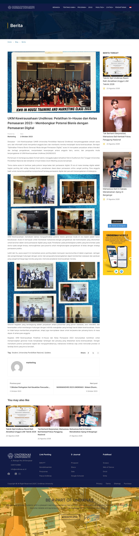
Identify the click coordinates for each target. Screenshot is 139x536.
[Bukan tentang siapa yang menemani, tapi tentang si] (106, 211)
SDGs (90, 7)
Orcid (105, 471)
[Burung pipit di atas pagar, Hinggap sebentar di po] (128, 216)
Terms (108, 483)
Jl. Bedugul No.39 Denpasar (21, 461)
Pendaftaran (120, 7)
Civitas (109, 7)
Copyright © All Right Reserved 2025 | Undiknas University (30, 484)
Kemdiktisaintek (45, 467)
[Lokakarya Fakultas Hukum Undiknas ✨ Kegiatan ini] (121, 211)
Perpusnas (43, 471)
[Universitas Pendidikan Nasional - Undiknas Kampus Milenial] (21, 7)
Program (81, 7)
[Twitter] (93, 353)
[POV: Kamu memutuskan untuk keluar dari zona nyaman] (121, 207)
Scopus (106, 463)
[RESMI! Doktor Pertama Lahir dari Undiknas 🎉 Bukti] (113, 207)
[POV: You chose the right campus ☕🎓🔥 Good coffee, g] (128, 211)
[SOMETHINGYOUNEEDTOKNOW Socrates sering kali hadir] (113, 211)
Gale (73, 471)
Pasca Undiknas (45, 476)
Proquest (74, 463)
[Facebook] (88, 353)
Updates (47, 353)
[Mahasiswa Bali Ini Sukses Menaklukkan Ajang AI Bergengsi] (85, 416)
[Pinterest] (98, 353)
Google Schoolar (77, 476)
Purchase (127, 483)
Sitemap (117, 483)
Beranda (56, 7)
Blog (16, 42)
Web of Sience (108, 467)
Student (15, 353)
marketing (12, 137)
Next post (93, 383)
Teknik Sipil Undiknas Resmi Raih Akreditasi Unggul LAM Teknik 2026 (115, 81)
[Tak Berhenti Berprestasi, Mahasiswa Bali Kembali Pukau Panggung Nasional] (54, 416)
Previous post (15, 383)
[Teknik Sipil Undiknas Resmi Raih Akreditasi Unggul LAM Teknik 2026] (22, 416)
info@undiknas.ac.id (18, 469)
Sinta (105, 476)
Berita (24, 42)
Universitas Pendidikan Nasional (31, 353)
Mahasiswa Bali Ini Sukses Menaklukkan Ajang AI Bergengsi (115, 192)
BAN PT (42, 463)
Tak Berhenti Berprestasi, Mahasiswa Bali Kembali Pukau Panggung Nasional (53, 432)
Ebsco (73, 467)
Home (10, 42)
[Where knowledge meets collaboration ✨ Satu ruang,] (106, 207)
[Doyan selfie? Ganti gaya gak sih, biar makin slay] (128, 207)
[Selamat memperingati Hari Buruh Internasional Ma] (121, 216)
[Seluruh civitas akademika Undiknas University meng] (106, 216)
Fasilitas (99, 7)
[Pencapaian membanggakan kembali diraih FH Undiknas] (113, 216)
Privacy (99, 483)
